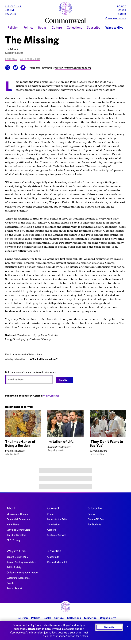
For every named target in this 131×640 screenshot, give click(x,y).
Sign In (122, 14)
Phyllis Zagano (99, 450)
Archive (10, 10)
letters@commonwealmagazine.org (73, 67)
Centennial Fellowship (18, 519)
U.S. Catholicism (30, 58)
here (39, 354)
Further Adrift (26, 335)
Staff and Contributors (18, 529)
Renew (91, 514)
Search (122, 10)
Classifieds (53, 556)
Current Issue (13, 6)
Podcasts (10, 14)
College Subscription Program (22, 572)
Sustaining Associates (18, 577)
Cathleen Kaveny (16, 450)
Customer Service (56, 534)
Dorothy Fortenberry (60, 446)
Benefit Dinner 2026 (17, 556)
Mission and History (17, 514)
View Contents (51, 395)
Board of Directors (16, 534)
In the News (13, 524)
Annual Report (14, 588)
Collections (74, 27)
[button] (7, 69)
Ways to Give (114, 27)
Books (42, 27)
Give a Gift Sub (96, 519)
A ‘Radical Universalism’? (44, 359)
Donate (121, 6)
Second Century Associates (21, 562)
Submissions (54, 524)
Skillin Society (14, 567)
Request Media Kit (57, 562)
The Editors (11, 49)
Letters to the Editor (57, 519)
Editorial (11, 58)
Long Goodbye (14, 339)
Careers (51, 529)
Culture (57, 27)
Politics (28, 27)
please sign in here (39, 628)
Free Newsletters (117, 18)
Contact (51, 514)
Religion (13, 27)
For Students (94, 524)
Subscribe (93, 27)
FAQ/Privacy (13, 540)
